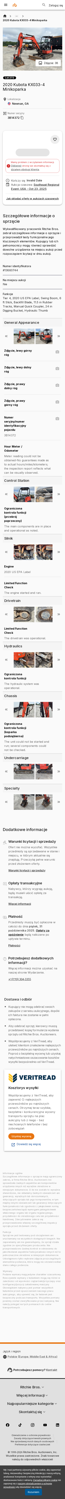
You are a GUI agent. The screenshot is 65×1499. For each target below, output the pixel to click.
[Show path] (17, 16)
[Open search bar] (44, 5)
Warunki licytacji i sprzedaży (26, 871)
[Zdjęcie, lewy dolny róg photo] (57, 368)
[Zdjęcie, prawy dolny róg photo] (57, 385)
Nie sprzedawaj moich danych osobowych (32, 1441)
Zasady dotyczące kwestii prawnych (32, 1438)
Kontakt (51, 1370)
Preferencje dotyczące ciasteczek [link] (32, 1444)
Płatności (14, 946)
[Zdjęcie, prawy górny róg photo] (57, 402)
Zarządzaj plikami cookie (45, 1480)
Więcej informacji (19, 904)
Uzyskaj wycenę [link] (21, 1136)
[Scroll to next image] (59, 336)
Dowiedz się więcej (29, 1144)
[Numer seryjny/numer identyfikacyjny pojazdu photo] (57, 418)
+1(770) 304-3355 (19, 979)
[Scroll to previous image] (6, 336)
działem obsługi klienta (25, 169)
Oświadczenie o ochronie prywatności (31, 1435)
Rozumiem (33, 1492)
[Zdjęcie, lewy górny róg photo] (57, 352)
